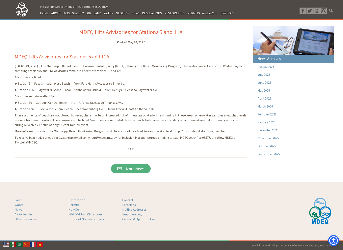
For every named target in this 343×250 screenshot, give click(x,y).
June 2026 (264, 82)
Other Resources (26, 219)
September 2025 (269, 154)
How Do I (74, 209)
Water (19, 205)
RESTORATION (174, 13)
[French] (33, 244)
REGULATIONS (152, 13)
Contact (127, 200)
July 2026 (264, 75)
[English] (6, 244)
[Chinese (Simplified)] (26, 244)
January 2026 (266, 122)
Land (18, 200)
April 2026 (264, 98)
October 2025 (267, 146)
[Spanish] (13, 244)
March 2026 (265, 106)
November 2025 (268, 138)
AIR (88, 13)
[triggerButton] (333, 240)
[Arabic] (19, 244)
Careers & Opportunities (138, 219)
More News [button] (133, 168)
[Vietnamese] (40, 244)
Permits (74, 205)
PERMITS (193, 13)
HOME (44, 13)
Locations (129, 205)
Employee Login (133, 214)
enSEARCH (209, 13)
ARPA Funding (24, 214)
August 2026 (266, 67)
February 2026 (267, 114)
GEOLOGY (122, 13)
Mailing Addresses (134, 209)
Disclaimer (325, 245)
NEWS (136, 13)
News (18, 209)
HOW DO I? (226, 13)
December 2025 (268, 130)
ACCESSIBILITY (74, 13)
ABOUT (56, 13)
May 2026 (264, 90)
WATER (108, 13)
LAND (97, 13)
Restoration (76, 200)
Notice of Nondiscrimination (87, 219)
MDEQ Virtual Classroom (85, 214)
